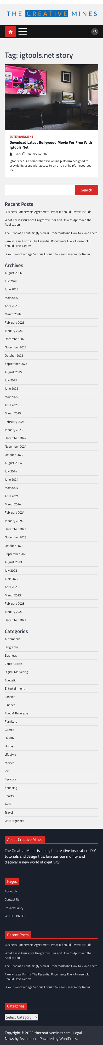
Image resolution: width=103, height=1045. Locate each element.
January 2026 (14, 330)
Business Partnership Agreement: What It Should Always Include (48, 211)
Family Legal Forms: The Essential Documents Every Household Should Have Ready (47, 243)
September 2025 (16, 363)
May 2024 (11, 487)
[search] (94, 31)
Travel (9, 812)
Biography (11, 647)
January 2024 (14, 520)
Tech (8, 804)
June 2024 (11, 479)
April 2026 (11, 305)
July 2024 (11, 471)
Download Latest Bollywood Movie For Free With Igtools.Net (51, 145)
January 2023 (14, 611)
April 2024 (11, 496)
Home (9, 746)
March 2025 (13, 413)
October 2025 (14, 355)
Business (11, 655)
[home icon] (10, 31)
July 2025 (11, 380)
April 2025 (11, 405)
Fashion (10, 696)
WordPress (68, 1038)
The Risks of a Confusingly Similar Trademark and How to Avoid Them (51, 232)
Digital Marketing (16, 671)
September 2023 (16, 553)
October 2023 (14, 545)
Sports (9, 795)
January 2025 (14, 429)
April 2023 (11, 586)
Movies (9, 762)
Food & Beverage (16, 713)
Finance (10, 704)
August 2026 (13, 272)
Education (11, 680)
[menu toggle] (22, 31)
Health (9, 738)
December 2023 (15, 529)
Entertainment (21, 136)
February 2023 (14, 603)
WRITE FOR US (14, 916)
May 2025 (11, 396)
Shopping (11, 787)
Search (86, 190)
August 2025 (13, 372)
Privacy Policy (14, 907)
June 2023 (11, 578)
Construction (13, 663)
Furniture (11, 721)
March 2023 (13, 595)
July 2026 (11, 281)
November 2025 (15, 347)
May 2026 (11, 297)
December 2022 (15, 620)
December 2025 (15, 338)
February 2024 (14, 512)
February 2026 (14, 322)
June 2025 (11, 388)
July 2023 (11, 570)
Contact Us (12, 899)
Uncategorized (14, 820)
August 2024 (13, 462)
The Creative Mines (20, 850)
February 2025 (14, 421)
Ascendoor (28, 1038)
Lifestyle (10, 754)
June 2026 (11, 289)
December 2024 (15, 438)
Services (10, 779)
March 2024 (13, 504)
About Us (11, 891)
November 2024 (15, 446)
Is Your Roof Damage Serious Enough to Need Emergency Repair (48, 254)
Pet (7, 771)
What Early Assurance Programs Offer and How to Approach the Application (48, 222)
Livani (17, 154)
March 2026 (13, 314)
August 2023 (13, 562)
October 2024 (14, 454)
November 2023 (15, 537)
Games (9, 729)
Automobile (12, 638)
